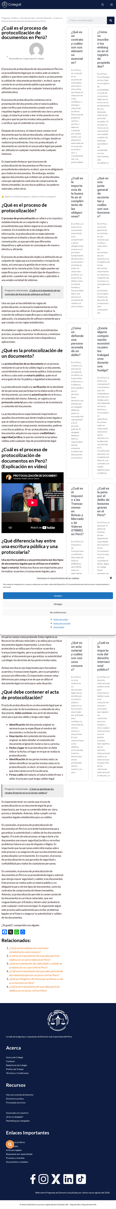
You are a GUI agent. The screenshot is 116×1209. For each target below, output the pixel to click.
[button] (111, 578)
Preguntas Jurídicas (10, 18)
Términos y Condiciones (17, 1073)
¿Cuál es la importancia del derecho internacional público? (103, 656)
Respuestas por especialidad (19, 1154)
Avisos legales (58, 627)
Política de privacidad (61, 623)
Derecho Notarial (43, 18)
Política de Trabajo (15, 1069)
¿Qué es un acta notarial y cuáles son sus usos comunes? (77, 656)
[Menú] (111, 4)
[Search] (110, 20)
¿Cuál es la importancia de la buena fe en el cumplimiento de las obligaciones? (77, 197)
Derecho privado (27, 18)
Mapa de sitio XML (89, 1204)
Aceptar (58, 595)
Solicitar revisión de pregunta (17, 196)
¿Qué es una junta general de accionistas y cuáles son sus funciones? (103, 197)
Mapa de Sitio (75, 1204)
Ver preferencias (58, 612)
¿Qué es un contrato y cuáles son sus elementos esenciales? (77, 47)
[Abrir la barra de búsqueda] (102, 4)
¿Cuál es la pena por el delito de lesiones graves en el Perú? (103, 502)
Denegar (58, 604)
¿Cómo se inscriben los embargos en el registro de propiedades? (103, 49)
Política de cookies (60, 619)
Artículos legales (14, 1150)
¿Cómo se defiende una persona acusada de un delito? (77, 341)
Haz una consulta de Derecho (19, 1094)
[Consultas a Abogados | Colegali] (12, 4)
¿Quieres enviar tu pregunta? (43, 196)
